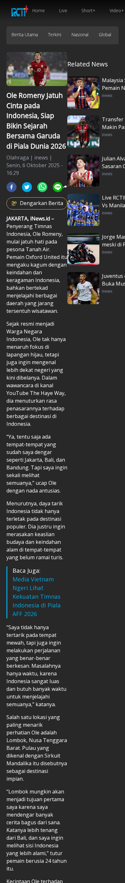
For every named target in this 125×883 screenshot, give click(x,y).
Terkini (54, 34)
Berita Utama (25, 34)
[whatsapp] (42, 187)
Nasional (79, 34)
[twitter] (27, 187)
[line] (58, 187)
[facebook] (11, 187)
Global (105, 34)
